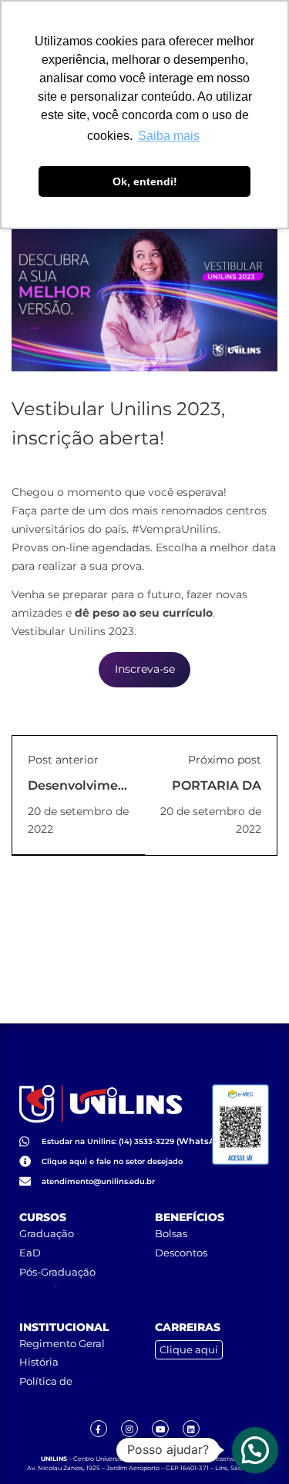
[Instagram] (129, 1428)
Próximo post (224, 760)
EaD (30, 1252)
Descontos (181, 1252)
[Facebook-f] (98, 1428)
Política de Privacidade (49, 1387)
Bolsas (171, 1233)
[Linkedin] (191, 1428)
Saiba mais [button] (169, 135)
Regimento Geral (62, 1343)
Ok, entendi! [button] (145, 181)
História (39, 1362)
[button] (255, 1450)
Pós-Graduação (57, 1272)
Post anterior (63, 760)
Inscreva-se (145, 669)
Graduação (46, 1233)
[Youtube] (160, 1428)
